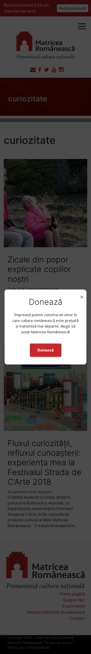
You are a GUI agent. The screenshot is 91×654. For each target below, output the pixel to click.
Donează (45, 350)
